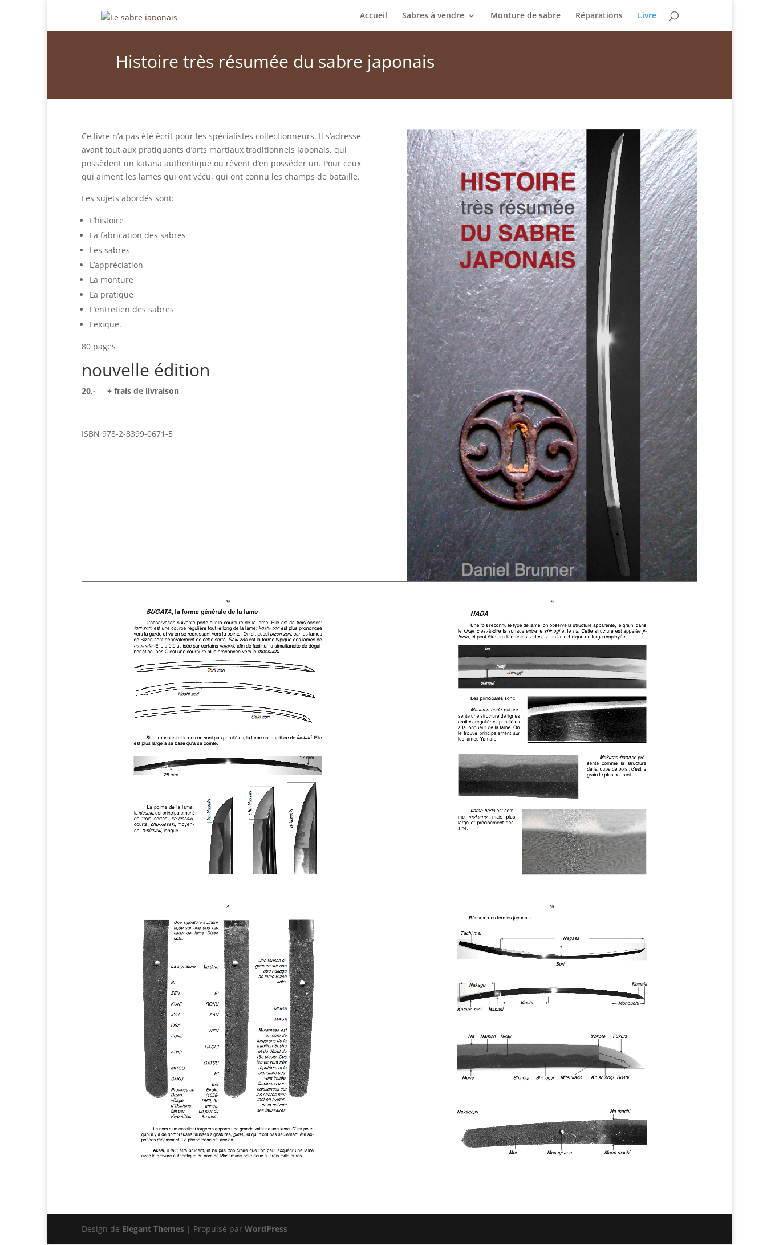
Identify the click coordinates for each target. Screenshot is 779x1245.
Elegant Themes (153, 1228)
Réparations (599, 16)
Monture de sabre (525, 16)
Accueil (373, 16)
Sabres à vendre (433, 16)
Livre (647, 16)
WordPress (266, 1228)
